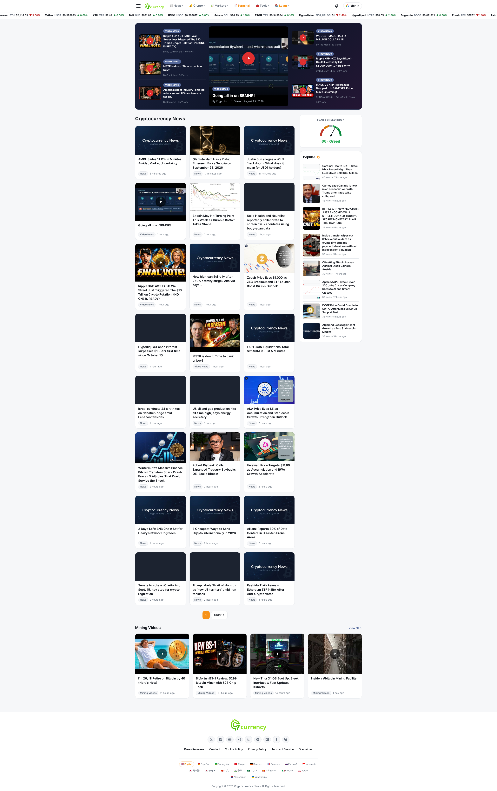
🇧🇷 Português (222, 764)
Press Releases (194, 749)
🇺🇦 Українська (259, 777)
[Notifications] (337, 6)
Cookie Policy (234, 749)
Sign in (354, 5)
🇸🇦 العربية (252, 770)
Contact (214, 749)
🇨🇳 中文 (225, 770)
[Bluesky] (285, 739)
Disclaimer (306, 749)
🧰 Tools (262, 5)
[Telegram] (258, 739)
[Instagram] (239, 739)
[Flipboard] (267, 739)
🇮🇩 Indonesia (309, 764)
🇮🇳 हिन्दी (238, 770)
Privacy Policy (257, 749)
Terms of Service (283, 749)
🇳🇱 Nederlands (238, 777)
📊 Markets (219, 5)
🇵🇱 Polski (303, 770)
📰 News (176, 5)
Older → (219, 615)
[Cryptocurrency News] (154, 6)
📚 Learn (282, 5)
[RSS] (248, 739)
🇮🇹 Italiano (287, 770)
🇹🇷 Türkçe (239, 764)
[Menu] (138, 6)
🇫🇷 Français (274, 764)
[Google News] (230, 739)
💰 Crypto (197, 5)
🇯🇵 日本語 (194, 770)
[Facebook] (220, 739)
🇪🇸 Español (203, 764)
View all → (355, 628)
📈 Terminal (242, 5)
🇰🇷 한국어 (210, 770)
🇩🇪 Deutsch (256, 764)
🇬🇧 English (186, 764)
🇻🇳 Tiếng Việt (269, 770)
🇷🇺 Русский (291, 764)
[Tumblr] (276, 739)
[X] (211, 739)
